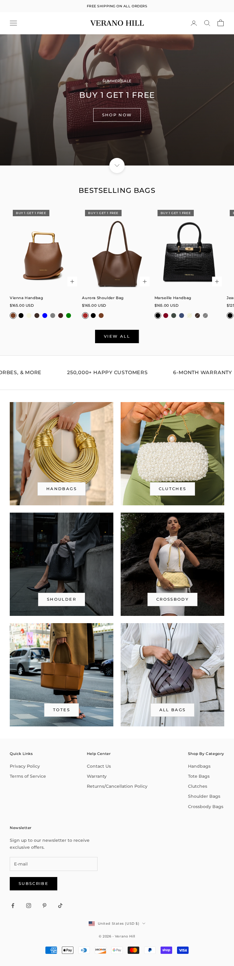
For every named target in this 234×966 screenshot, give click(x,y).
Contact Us (99, 766)
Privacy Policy (25, 766)
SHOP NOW (117, 114)
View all (117, 336)
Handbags (199, 766)
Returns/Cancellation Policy (117, 786)
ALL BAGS (172, 709)
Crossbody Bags (205, 806)
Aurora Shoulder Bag (102, 297)
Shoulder (61, 599)
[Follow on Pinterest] (44, 906)
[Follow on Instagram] (29, 906)
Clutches (172, 488)
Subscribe (33, 883)
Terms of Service (28, 776)
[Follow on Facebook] (13, 906)
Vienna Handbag (26, 297)
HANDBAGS (61, 488)
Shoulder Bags (204, 796)
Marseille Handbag (172, 297)
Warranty (97, 776)
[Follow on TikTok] (60, 906)
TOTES (61, 709)
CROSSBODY (172, 599)
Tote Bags (199, 776)
